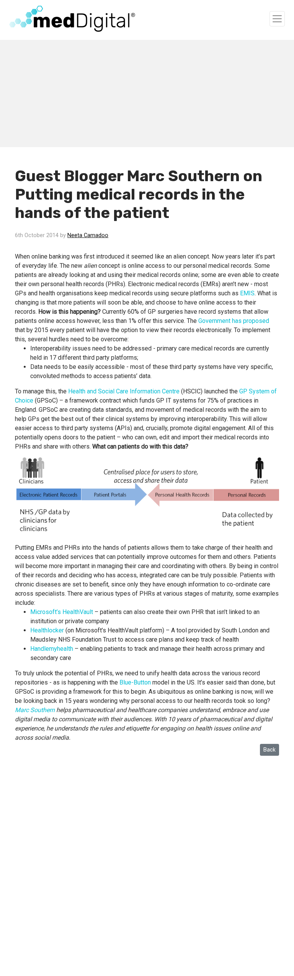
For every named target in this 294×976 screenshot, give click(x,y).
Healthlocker (47, 630)
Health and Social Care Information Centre (124, 391)
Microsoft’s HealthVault (61, 612)
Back (269, 750)
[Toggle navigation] (277, 18)
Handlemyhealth (51, 648)
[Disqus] (147, 877)
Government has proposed (233, 320)
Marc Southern (35, 710)
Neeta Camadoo (87, 235)
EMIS (247, 293)
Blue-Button (135, 682)
